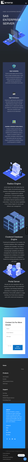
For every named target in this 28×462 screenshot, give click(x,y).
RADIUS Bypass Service (8, 397)
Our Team (8, 434)
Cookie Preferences (7, 459)
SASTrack (5, 383)
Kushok (4, 379)
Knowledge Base (7, 400)
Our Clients (8, 432)
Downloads (5, 395)
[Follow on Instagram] (12, 439)
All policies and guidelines (8, 457)
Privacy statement (6, 453)
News (22, 369)
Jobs (7, 430)
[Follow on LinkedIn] (15, 439)
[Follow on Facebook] (7, 439)
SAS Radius (6, 376)
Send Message (17, 347)
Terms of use (5, 455)
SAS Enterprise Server (8, 381)
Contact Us (8, 425)
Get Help (5, 393)
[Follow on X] (10, 439)
